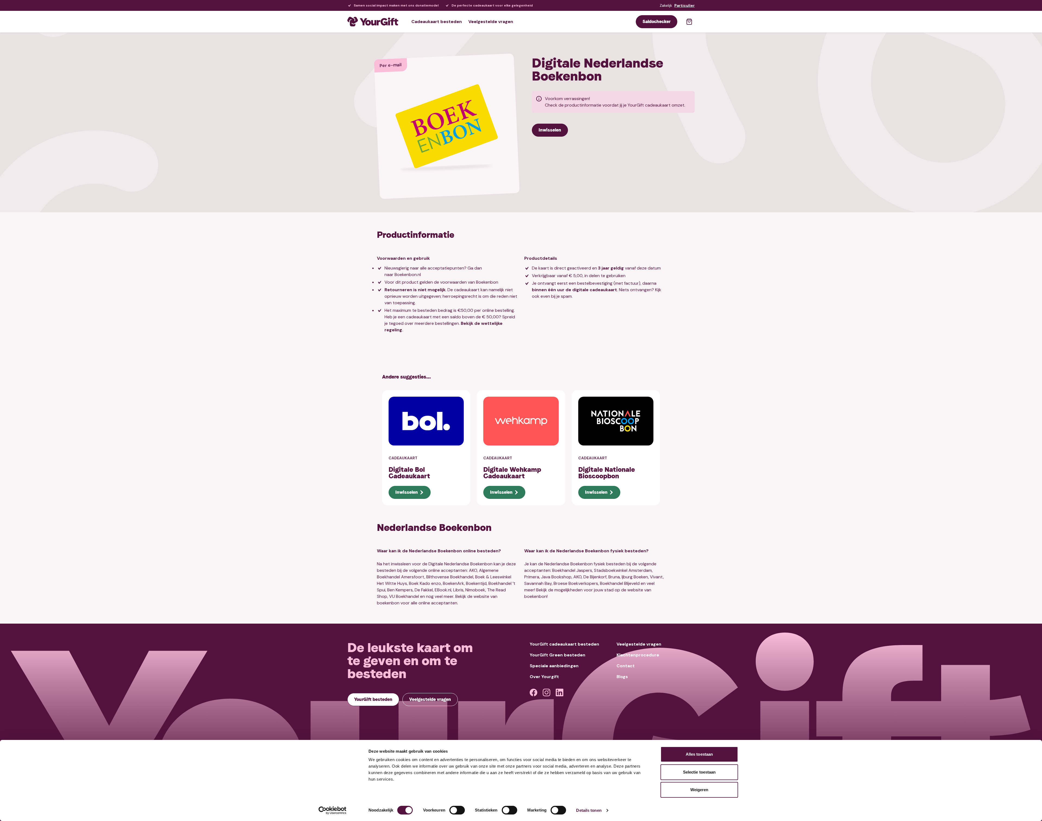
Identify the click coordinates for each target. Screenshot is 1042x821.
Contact (626, 666)
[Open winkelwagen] (689, 21)
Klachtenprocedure (638, 655)
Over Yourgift (544, 676)
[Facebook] (533, 692)
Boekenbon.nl (408, 274)
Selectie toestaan (699, 772)
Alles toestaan (699, 754)
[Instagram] (546, 692)
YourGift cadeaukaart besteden (564, 644)
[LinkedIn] (559, 692)
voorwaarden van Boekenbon (469, 282)
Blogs (622, 676)
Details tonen (588, 810)
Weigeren (699, 789)
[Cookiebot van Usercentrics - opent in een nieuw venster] (332, 810)
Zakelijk (666, 5)
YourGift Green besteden (557, 655)
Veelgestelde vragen (490, 21)
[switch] (457, 810)
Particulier (684, 5)
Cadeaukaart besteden (436, 21)
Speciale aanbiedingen (554, 666)
